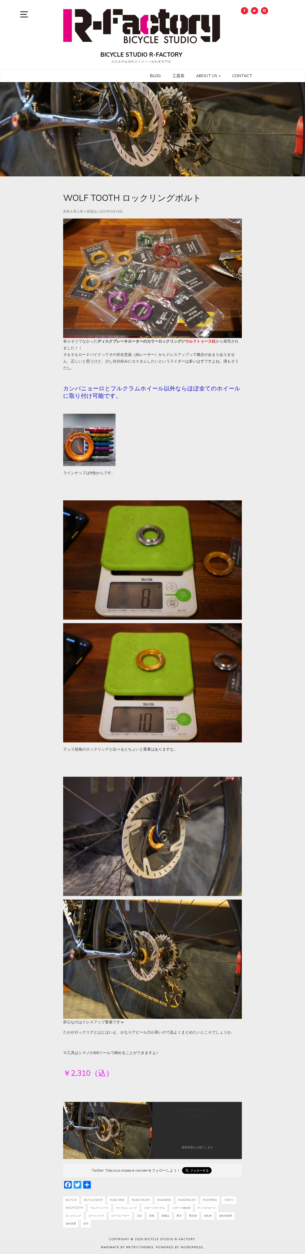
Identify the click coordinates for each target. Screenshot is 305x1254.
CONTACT (242, 75)
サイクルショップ (126, 1208)
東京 (179, 1216)
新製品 (92, 211)
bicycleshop (93, 1200)
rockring (210, 1200)
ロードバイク (96, 1216)
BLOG (155, 75)
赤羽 (85, 1223)
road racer (141, 1200)
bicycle (71, 1200)
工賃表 (178, 75)
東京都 (193, 1216)
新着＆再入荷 (73, 211)
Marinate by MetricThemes (127, 1247)
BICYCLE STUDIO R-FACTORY (141, 54)
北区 (139, 1216)
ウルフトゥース (99, 1208)
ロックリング (73, 1216)
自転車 (208, 1216)
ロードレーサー (120, 1216)
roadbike (164, 1200)
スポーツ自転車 (181, 1208)
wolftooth (74, 1208)
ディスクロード (207, 1208)
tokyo (229, 1200)
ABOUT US (207, 75)
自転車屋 (71, 1223)
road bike (117, 1200)
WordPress (192, 1247)
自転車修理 (225, 1216)
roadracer (187, 1200)
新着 (151, 1216)
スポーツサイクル (154, 1208)
